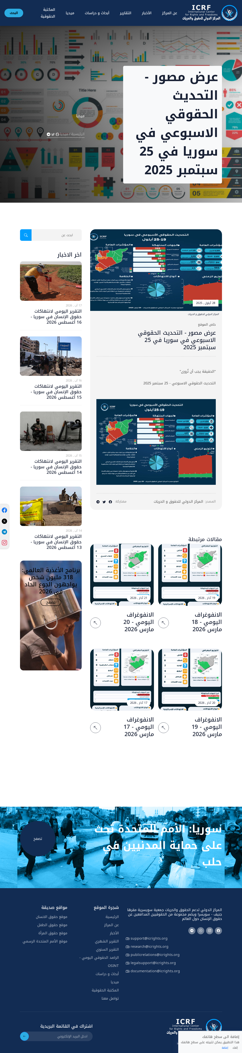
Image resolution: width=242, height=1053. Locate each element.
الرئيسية (78, 134)
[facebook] (4, 510)
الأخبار (146, 13)
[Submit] (24, 1036)
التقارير (125, 13)
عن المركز (169, 13)
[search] (26, 235)
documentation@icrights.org (155, 971)
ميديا (64, 134)
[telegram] (4, 532)
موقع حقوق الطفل (52, 925)
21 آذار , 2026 (138, 598)
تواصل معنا (110, 998)
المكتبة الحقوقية (105, 990)
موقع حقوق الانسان (51, 916)
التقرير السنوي (107, 949)
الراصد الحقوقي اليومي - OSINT (99, 961)
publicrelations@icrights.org (155, 954)
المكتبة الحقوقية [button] (48, 13)
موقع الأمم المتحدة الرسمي (45, 941)
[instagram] (4, 543)
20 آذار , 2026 (206, 703)
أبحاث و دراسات (97, 13)
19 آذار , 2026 (206, 598)
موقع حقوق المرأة (52, 933)
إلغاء (235, 1047)
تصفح (50, 602)
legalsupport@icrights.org (153, 962)
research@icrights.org (149, 946)
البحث (14, 13)
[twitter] (4, 521)
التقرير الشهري (107, 941)
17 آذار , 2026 (138, 703)
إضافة (225, 1047)
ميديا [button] (70, 13)
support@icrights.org (149, 938)
